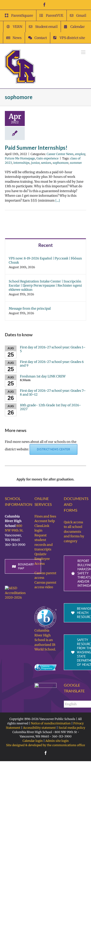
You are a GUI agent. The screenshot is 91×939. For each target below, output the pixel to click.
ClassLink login (41, 528)
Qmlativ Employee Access (42, 559)
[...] (57, 200)
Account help (44, 521)
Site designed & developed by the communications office (45, 745)
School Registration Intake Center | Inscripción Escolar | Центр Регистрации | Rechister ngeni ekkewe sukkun (45, 285)
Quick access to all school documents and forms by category (74, 531)
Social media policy (71, 727)
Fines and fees (45, 516)
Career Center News (60, 154)
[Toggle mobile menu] (83, 52)
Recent (45, 245)
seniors (46, 162)
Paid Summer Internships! (36, 148)
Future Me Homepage (20, 158)
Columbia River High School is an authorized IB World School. (45, 639)
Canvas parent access (45, 575)
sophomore (60, 162)
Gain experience (47, 158)
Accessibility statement (39, 727)
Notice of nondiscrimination (51, 723)
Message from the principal (30, 308)
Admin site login (57, 741)
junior (35, 162)
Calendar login (33, 741)
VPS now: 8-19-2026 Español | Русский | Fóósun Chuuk (45, 260)
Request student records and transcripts (43, 542)
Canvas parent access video (45, 584)
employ (80, 154)
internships (21, 162)
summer (76, 162)
